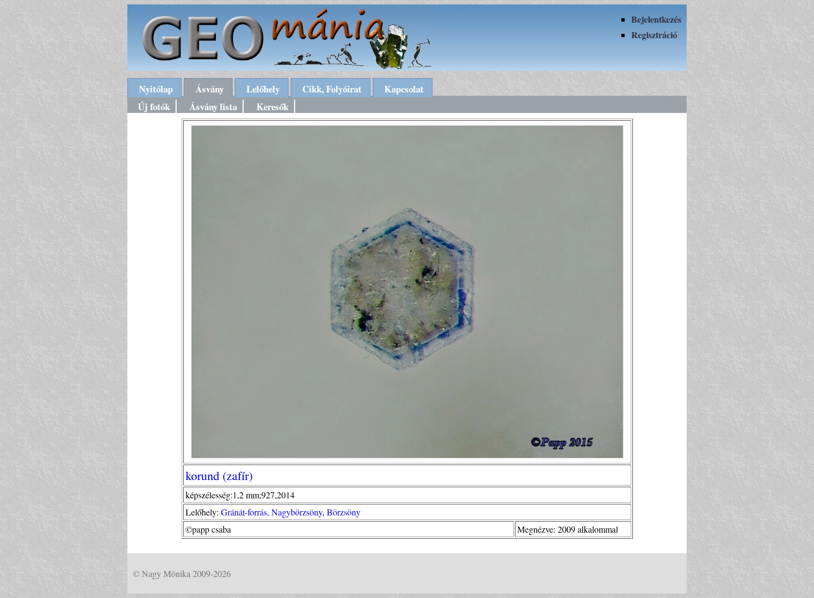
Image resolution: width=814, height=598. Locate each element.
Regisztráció (654, 34)
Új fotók (154, 107)
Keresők (272, 107)
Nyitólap (156, 89)
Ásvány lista (213, 107)
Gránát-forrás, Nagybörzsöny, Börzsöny (290, 512)
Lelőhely (263, 89)
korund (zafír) (219, 475)
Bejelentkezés (656, 19)
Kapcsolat (404, 89)
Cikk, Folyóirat (332, 89)
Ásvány (209, 89)
